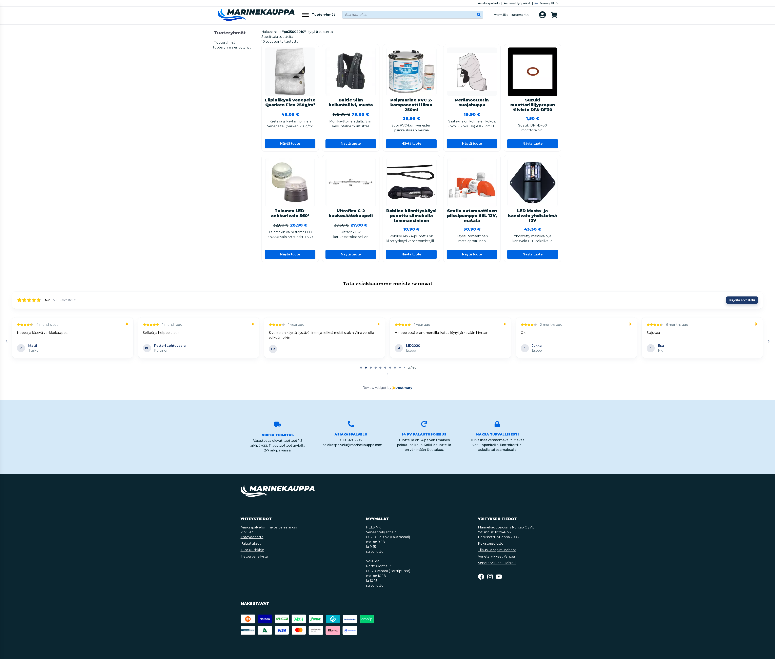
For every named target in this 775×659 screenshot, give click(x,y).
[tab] (361, 367)
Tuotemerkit (519, 15)
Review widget (374, 388)
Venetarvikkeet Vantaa (496, 556)
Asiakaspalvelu (489, 3)
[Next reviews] (768, 341)
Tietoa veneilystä (254, 556)
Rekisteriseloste (490, 543)
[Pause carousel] (387, 374)
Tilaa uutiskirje (252, 550)
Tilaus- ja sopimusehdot (497, 550)
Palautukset (251, 543)
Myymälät (501, 15)
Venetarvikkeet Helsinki (497, 563)
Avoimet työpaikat (517, 3)
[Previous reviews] (6, 341)
